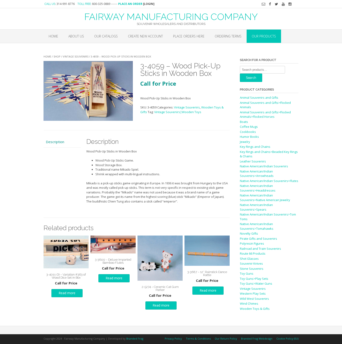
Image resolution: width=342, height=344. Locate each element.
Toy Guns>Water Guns (256, 283)
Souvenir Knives (251, 263)
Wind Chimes (249, 303)
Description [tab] (55, 141)
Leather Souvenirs (253, 161)
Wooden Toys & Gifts (255, 309)
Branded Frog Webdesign (256, 338)
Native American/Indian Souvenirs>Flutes (269, 181)
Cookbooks (248, 132)
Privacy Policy (173, 338)
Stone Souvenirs (251, 268)
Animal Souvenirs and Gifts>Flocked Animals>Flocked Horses (265, 114)
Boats (244, 122)
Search (251, 78)
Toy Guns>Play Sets (254, 279)
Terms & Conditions (198, 338)
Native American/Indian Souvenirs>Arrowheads (257, 173)
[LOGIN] (148, 4)
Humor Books (249, 137)
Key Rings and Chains (255, 147)
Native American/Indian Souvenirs (264, 166)
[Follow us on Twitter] (276, 4)
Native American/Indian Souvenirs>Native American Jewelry (265, 197)
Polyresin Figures (252, 243)
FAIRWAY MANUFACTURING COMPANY (171, 16)
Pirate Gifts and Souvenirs (258, 238)
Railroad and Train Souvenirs (260, 248)
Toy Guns (246, 273)
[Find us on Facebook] (270, 4)
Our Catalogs (106, 36)
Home (53, 36)
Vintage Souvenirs (75, 56)
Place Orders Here (189, 36)
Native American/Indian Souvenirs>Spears (256, 207)
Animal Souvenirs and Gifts (259, 97)
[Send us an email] (263, 4)
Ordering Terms (228, 36)
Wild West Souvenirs (254, 299)
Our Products (264, 36)
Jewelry (245, 142)
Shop (57, 56)
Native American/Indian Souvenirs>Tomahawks (256, 226)
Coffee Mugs (249, 127)
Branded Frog (134, 338)
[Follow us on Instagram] (290, 4)
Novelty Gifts (249, 233)
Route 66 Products (252, 253)
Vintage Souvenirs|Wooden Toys (177, 112)
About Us (76, 36)
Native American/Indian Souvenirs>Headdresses (257, 188)
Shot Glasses (249, 258)
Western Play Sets (253, 293)
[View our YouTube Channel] (283, 4)
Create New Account (145, 36)
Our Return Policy (226, 338)
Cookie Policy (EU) (287, 338)
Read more (67, 293)
